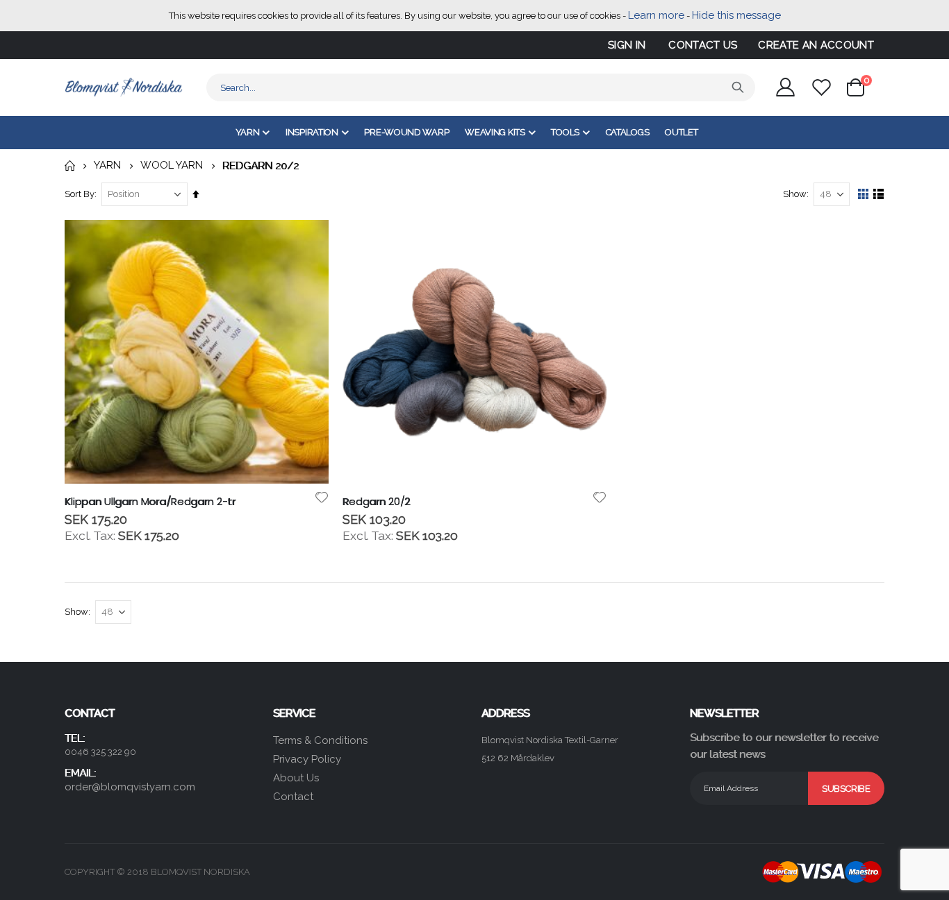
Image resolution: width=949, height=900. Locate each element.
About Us (296, 778)
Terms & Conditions (320, 740)
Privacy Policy (307, 759)
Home (69, 166)
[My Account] (785, 87)
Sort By (79, 194)
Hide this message (736, 15)
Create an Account (816, 45)
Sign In (626, 45)
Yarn (107, 165)
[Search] (738, 87)
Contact (293, 796)
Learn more (656, 15)
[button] (321, 497)
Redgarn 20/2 (376, 502)
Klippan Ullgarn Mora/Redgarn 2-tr (150, 502)
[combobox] (480, 87)
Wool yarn (171, 165)
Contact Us (702, 45)
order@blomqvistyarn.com (130, 787)
